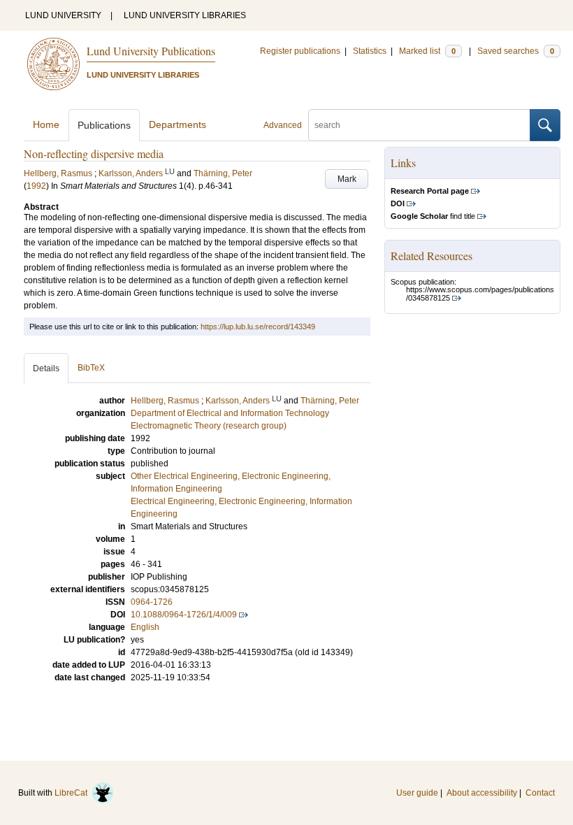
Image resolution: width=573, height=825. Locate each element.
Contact (540, 793)
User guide (417, 793)
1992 (36, 186)
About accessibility (482, 793)
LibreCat (73, 793)
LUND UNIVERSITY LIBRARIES (185, 15)
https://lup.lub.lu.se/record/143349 (258, 326)
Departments (177, 124)
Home (46, 124)
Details (46, 368)
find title (433, 216)
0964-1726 (152, 602)
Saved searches (515, 51)
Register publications (300, 51)
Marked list (427, 51)
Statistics (369, 51)
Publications (104, 125)
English (145, 627)
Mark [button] (347, 179)
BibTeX (91, 368)
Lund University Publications (151, 50)
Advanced (282, 125)
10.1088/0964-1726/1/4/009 (184, 614)
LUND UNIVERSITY (63, 15)
